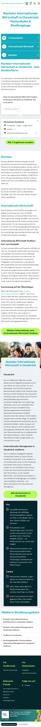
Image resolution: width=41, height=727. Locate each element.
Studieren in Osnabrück (12, 635)
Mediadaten (25, 670)
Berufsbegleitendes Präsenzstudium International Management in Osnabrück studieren (18, 643)
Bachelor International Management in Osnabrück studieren (18, 628)
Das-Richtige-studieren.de (10, 688)
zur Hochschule (23, 724)
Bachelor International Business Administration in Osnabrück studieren (18, 620)
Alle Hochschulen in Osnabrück (20, 494)
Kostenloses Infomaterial (9, 724)
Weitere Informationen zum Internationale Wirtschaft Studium (20, 332)
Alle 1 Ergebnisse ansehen (20, 142)
